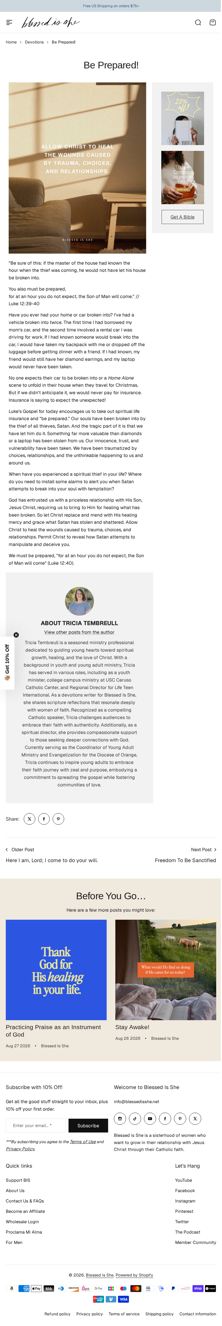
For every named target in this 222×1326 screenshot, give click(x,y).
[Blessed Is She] (50, 22)
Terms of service (124, 1313)
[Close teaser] (16, 635)
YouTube (183, 1180)
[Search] (197, 22)
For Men (14, 1242)
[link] (29, 819)
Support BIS (18, 1180)
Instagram (185, 1201)
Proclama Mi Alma (24, 1232)
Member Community (195, 1242)
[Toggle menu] (9, 22)
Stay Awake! (132, 1027)
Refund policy (58, 1313)
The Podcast (187, 1232)
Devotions (34, 42)
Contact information (198, 1313)
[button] (7, 663)
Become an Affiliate (25, 1211)
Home (11, 42)
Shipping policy (159, 1313)
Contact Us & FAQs (25, 1201)
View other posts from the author (79, 632)
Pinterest (184, 1211)
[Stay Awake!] (165, 970)
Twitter (182, 1221)
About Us (15, 1190)
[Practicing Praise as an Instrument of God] (56, 970)
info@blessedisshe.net (136, 1101)
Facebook (185, 1190)
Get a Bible (183, 217)
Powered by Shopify (134, 1275)
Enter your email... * (32, 1125)
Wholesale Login (22, 1221)
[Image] (182, 118)
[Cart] (212, 22)
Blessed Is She (100, 1275)
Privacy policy (89, 1313)
